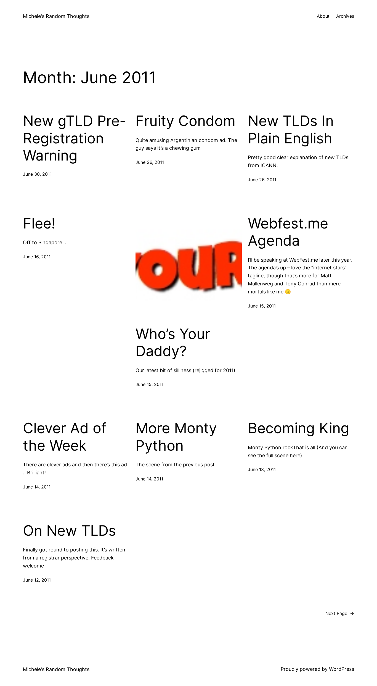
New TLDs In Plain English (291, 129)
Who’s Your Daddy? (173, 342)
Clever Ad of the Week (65, 437)
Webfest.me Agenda (288, 232)
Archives (345, 16)
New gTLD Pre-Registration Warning (74, 138)
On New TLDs (69, 530)
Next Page (339, 613)
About (323, 16)
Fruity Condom (185, 121)
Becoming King (298, 428)
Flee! (39, 223)
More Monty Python (176, 437)
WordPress (341, 669)
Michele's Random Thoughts (56, 16)
